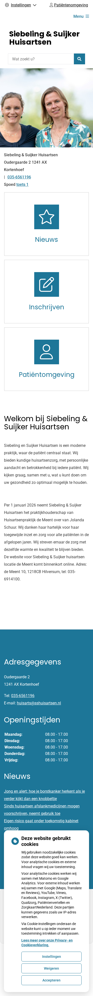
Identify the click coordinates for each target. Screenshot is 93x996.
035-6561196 (22, 695)
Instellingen (51, 957)
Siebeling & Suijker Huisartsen (44, 38)
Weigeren (51, 968)
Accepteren (51, 980)
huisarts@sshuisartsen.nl (39, 703)
